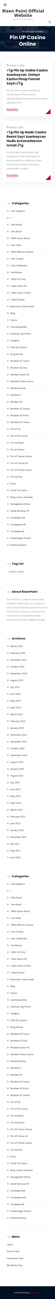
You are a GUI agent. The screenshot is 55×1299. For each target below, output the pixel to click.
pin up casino (17, 449)
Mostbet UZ (16, 401)
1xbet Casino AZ (18, 285)
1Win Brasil (16, 224)
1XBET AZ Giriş (18, 279)
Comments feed (15, 1258)
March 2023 (16, 809)
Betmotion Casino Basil (22, 306)
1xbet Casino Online (20, 292)
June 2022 (15, 823)
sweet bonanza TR (19, 510)
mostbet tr (15, 394)
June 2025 (15, 693)
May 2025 (15, 700)
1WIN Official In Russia (21, 251)
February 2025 (17, 721)
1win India (15, 245)
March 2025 (16, 714)
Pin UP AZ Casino (19, 435)
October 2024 (17, 748)
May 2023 (15, 796)
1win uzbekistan (18, 265)
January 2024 (17, 768)
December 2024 (18, 734)
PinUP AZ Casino (18, 490)
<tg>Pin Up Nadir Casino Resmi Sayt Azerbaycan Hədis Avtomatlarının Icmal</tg (26, 139)
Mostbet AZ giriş (18, 367)
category (14, 340)
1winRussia (16, 272)
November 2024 (18, 741)
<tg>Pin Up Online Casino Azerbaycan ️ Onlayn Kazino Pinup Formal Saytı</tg (27, 77)
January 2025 (17, 727)
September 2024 (18, 755)
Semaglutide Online (20, 503)
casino (13, 320)
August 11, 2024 (17, 65)
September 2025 (18, 673)
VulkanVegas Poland (20, 538)
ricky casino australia (21, 497)
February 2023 (17, 816)
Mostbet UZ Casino (20, 408)
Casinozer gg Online (20, 333)
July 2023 (15, 782)
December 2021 (18, 837)
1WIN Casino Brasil (20, 238)
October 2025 (17, 666)
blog (12, 313)
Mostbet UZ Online (20, 422)
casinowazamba (18, 326)
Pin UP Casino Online (21, 456)
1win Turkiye (16, 258)
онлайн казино (16, 571)
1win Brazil (16, 231)
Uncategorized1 (18, 524)
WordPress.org (14, 1265)
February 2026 (17, 653)
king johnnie (16, 354)
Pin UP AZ (15, 429)
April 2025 (15, 707)
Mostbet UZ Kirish (19, 415)
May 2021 (15, 850)
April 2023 (15, 802)
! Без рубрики (17, 210)
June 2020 (15, 857)
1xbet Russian (17, 299)
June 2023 (15, 789)
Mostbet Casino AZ (19, 374)
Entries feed (13, 1251)
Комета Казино (18, 544)
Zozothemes (35, 1292)
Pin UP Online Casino (21, 469)
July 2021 (15, 843)
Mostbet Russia (18, 388)
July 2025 (15, 687)
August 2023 (16, 775)
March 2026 (16, 646)
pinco (13, 483)
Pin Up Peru (16, 476)
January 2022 (17, 830)
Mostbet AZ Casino (19, 360)
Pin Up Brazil (16, 442)
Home (15, 31)
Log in (10, 1244)
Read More (12, 109)
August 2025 (16, 680)
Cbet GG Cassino (18, 347)
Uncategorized (17, 517)
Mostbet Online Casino (21, 381)
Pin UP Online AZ (19, 463)
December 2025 (18, 659)
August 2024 (16, 762)
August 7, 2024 (16, 127)
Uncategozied (17, 531)
